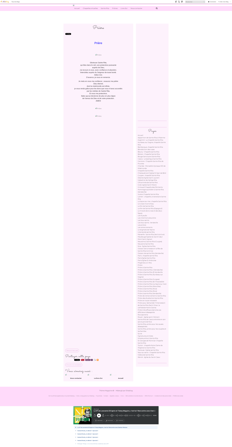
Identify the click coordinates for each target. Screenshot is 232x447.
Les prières (142, 225)
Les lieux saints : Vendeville (148, 223)
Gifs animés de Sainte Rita (148, 182)
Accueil (77, 8)
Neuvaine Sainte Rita (146, 244)
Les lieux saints (143, 220)
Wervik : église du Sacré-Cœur (149, 357)
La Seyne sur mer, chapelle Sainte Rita (152, 201)
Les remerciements (145, 227)
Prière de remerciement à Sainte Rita (152, 296)
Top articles (99, 396)
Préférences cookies (178, 396)
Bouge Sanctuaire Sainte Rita (149, 156)
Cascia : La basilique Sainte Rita (149, 159)
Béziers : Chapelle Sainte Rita (149, 154)
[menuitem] (77, 8)
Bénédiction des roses (146, 149)
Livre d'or (124, 8)
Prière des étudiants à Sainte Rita (150, 298)
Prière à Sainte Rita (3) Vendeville (150, 272)
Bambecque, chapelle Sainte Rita (150, 147)
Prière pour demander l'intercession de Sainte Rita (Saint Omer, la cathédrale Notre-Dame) (151, 305)
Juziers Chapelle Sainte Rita (148, 194)
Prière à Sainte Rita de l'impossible (151, 282)
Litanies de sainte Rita (146, 232)
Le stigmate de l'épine (146, 230)
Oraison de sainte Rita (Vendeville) (151, 253)
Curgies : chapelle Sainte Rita (149, 175)
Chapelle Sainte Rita (145, 171)
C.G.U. (122, 396)
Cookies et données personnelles (163, 396)
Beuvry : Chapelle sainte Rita (148, 152)
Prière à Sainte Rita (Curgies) (149, 279)
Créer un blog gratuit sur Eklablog (85, 396)
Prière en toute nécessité (147, 300)
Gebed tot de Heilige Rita (147, 180)
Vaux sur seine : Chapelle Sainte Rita (151, 352)
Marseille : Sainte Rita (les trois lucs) (151, 234)
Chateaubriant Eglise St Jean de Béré (152, 173)
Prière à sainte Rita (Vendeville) (149, 293)
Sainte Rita (105, 8)
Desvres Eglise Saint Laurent (148, 178)
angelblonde (59, 396)
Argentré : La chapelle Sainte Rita (150, 140)
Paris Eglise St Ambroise (147, 260)
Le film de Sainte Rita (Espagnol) (150, 208)
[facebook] (176, 2)
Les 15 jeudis (142, 215)
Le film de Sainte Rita (146, 206)
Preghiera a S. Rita (145, 263)
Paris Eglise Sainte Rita (146, 258)
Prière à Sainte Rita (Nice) (147, 289)
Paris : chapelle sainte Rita (148, 256)
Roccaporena (143, 315)
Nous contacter (136, 8)
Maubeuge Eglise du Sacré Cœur (150, 237)
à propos (120, 420)
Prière (140, 265)
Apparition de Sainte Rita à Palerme (151, 138)
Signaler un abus (114, 396)
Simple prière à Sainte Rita (148, 338)
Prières (115, 8)
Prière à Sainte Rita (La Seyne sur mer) (152, 284)
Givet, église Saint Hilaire (147, 185)
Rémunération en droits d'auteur (134, 396)
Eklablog (129, 391)
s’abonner (99, 420)
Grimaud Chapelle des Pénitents (150, 187)
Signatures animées (145, 336)
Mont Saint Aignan (145, 239)
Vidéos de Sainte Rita (146, 355)
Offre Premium (149, 396)
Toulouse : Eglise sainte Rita (148, 350)
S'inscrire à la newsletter (73, 365)
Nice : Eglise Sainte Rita (146, 246)
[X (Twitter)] (179, 2)
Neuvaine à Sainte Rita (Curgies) (150, 241)
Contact (106, 396)
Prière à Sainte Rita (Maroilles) (149, 286)
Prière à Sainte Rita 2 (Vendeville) (150, 270)
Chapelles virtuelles (90, 8)
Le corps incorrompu (146, 204)
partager (110, 420)
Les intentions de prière (147, 218)
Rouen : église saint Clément (149, 317)
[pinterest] (182, 2)
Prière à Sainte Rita (145, 267)
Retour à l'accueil (72, 350)
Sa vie (140, 334)
